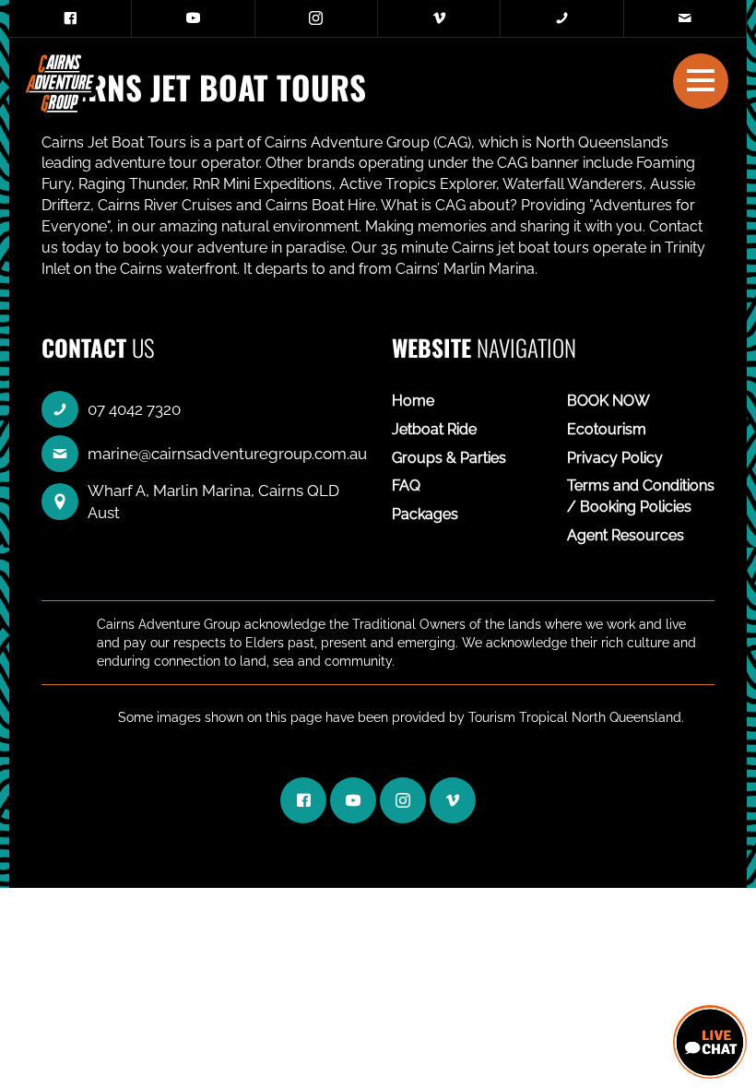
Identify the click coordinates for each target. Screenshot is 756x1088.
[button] (701, 80)
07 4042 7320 (134, 409)
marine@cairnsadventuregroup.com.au (227, 453)
